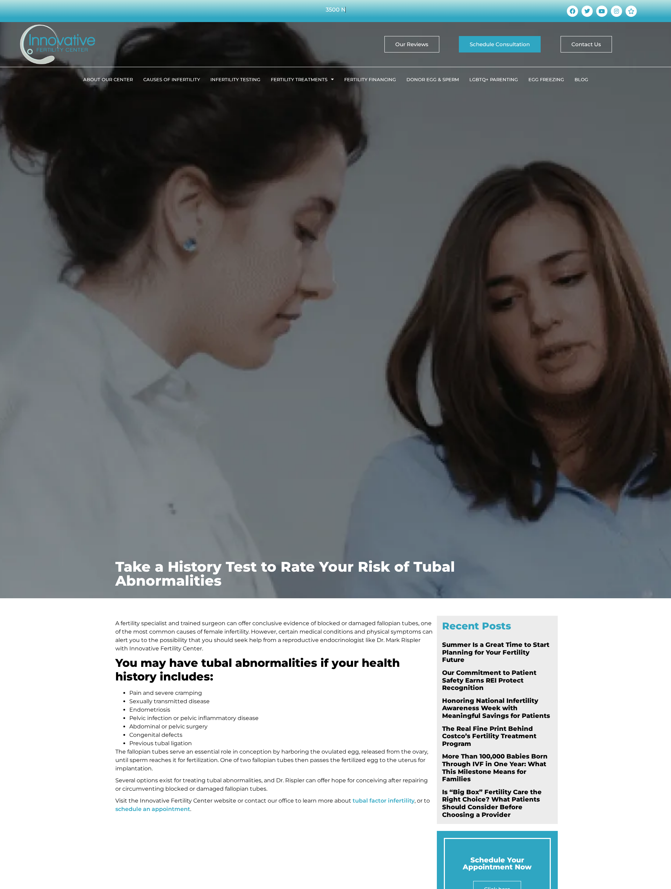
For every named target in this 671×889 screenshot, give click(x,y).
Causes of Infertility (171, 79)
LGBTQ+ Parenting (493, 79)
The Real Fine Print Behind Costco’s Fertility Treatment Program (489, 736)
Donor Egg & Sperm (432, 79)
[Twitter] (587, 11)
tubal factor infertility (383, 800)
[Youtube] (601, 11)
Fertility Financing (370, 79)
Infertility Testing (235, 79)
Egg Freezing (546, 79)
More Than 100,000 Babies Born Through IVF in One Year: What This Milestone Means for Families (495, 768)
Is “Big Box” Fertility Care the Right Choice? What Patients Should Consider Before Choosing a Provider (492, 803)
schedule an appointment (152, 809)
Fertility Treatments (299, 79)
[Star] (631, 11)
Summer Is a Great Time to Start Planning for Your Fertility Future (495, 652)
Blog (581, 79)
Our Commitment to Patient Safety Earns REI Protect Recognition (489, 680)
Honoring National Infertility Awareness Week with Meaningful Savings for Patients (496, 708)
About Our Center (108, 79)
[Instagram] (616, 11)
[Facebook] (572, 11)
